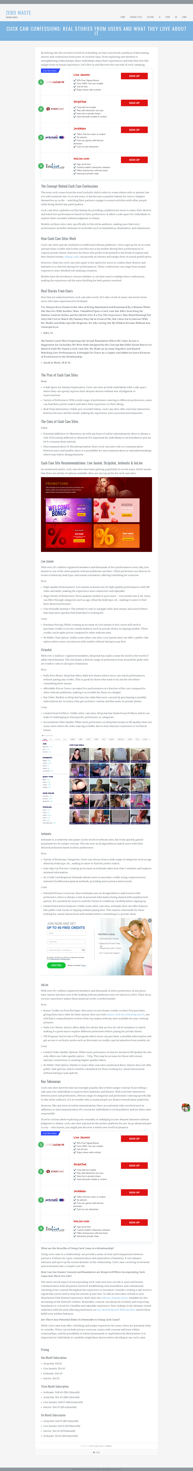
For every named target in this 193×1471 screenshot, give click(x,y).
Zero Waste (18, 12)
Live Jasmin (82, 74)
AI (160, 17)
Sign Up (134, 76)
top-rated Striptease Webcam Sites (115, 1309)
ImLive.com (81, 158)
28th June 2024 (96, 1446)
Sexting (150, 17)
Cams (184, 17)
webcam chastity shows (114, 1297)
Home (123, 17)
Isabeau (109, 1446)
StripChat (80, 101)
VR (176, 17)
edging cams (72, 256)
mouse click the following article (126, 1014)
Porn (167, 17)
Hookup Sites (136, 17)
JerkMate (80, 128)
